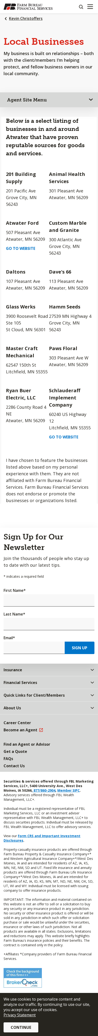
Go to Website (20, 248)
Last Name (14, 614)
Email (9, 637)
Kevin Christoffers (26, 18)
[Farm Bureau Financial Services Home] (28, 7)
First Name (15, 590)
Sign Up (79, 647)
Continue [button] (21, 1027)
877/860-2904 (44, 790)
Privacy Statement (20, 1015)
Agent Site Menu (27, 100)
